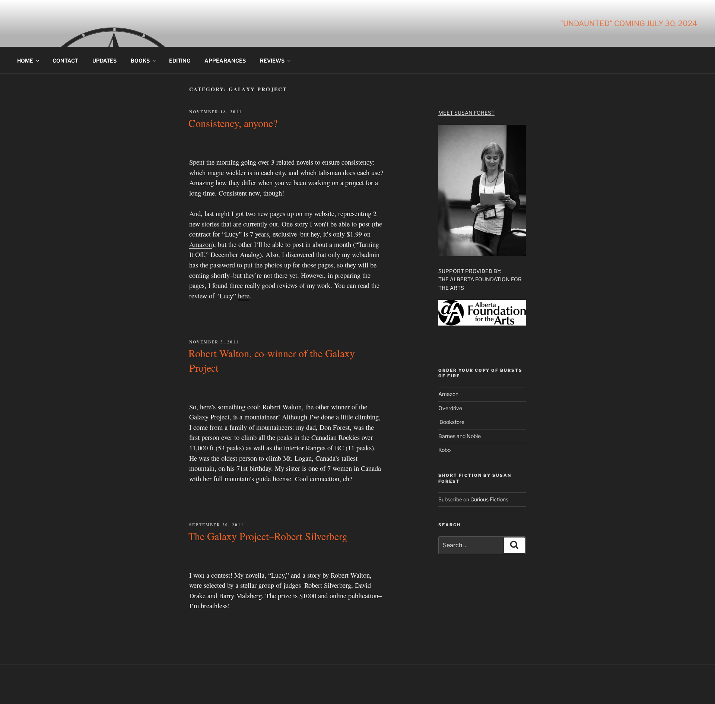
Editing (179, 60)
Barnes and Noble (459, 436)
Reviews (272, 60)
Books (140, 60)
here (244, 295)
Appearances (225, 60)
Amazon (200, 244)
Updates (104, 60)
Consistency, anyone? (232, 123)
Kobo (444, 450)
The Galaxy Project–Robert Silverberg (267, 536)
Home (25, 60)
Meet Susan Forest (466, 113)
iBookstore (451, 422)
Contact (65, 60)
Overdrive (450, 408)
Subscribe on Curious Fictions (473, 499)
